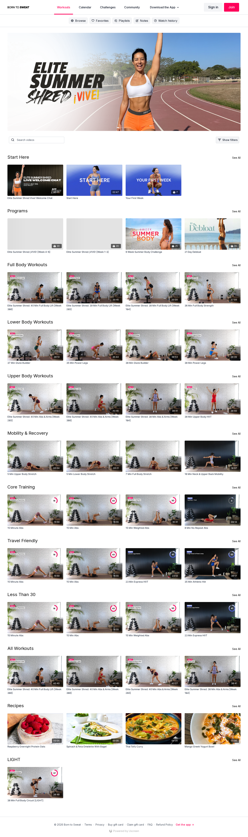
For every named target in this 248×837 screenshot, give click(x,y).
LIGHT (13, 759)
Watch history (167, 20)
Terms (88, 824)
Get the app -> (185, 824)
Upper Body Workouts (30, 375)
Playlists (124, 20)
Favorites (102, 20)
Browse (80, 20)
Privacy (99, 824)
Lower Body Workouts (30, 322)
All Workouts (20, 648)
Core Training (21, 487)
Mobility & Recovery (27, 433)
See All (236, 157)
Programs (17, 210)
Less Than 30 (21, 594)
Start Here (18, 157)
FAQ (150, 824)
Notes (144, 20)
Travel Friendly (22, 540)
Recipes (15, 705)
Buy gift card (115, 824)
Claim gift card (135, 824)
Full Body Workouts (27, 264)
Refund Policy (164, 824)
